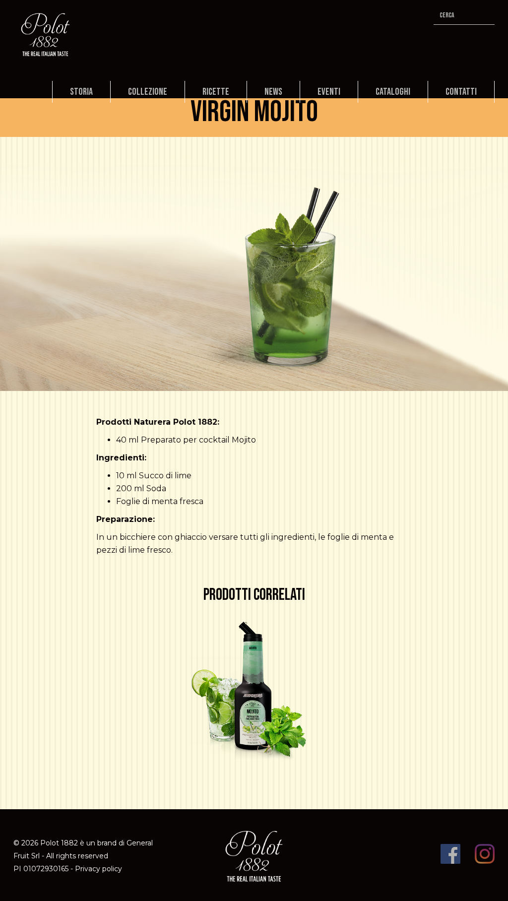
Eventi (329, 92)
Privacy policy (98, 868)
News (273, 92)
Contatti (461, 92)
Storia (81, 92)
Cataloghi (393, 92)
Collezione (147, 92)
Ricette (215, 92)
